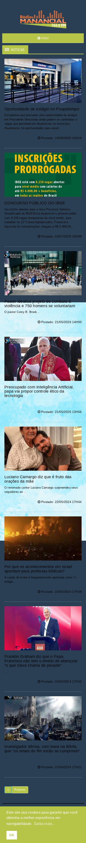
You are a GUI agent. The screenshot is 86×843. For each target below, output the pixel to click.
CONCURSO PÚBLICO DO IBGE (34, 203)
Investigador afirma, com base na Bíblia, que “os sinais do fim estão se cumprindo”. (42, 748)
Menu (45, 38)
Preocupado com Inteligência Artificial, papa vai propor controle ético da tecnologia (39, 391)
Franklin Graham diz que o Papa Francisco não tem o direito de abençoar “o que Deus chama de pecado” (41, 661)
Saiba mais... (44, 824)
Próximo (19, 789)
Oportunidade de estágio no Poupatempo (41, 109)
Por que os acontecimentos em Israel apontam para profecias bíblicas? (38, 569)
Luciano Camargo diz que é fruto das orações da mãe (37, 479)
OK (11, 835)
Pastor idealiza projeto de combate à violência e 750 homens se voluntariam (39, 303)
